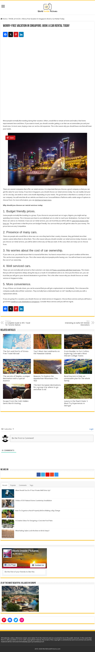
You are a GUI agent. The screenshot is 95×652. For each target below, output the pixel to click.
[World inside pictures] (47, 7)
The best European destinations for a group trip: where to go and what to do (47, 387)
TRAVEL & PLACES (14, 19)
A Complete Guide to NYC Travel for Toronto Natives (17, 323)
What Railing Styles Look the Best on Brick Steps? (32, 531)
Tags (31, 485)
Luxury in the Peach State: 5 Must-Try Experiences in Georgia (76, 403)
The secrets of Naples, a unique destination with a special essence (16, 378)
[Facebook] (39, 475)
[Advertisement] (47, 62)
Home (4, 19)
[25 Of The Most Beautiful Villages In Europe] (20, 599)
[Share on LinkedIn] (21, 34)
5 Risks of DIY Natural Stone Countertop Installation (33, 500)
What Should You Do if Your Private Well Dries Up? (32, 490)
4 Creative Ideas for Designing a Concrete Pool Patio (34, 521)
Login (91, 429)
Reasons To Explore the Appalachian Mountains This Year (46, 378)
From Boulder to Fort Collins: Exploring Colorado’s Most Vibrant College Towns (76, 353)
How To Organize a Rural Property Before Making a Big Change (37, 511)
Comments (23, 485)
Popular (13, 485)
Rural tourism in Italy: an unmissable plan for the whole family (77, 378)
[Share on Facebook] (5, 34)
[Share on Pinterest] (16, 34)
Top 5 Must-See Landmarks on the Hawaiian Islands (47, 352)
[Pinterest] (47, 475)
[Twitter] (43, 475)
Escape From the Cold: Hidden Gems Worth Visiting (15, 402)
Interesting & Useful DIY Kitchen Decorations (77, 323)
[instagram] (56, 475)
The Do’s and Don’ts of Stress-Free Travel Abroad (16, 352)
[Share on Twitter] (10, 34)
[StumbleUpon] (52, 475)
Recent (4, 485)
